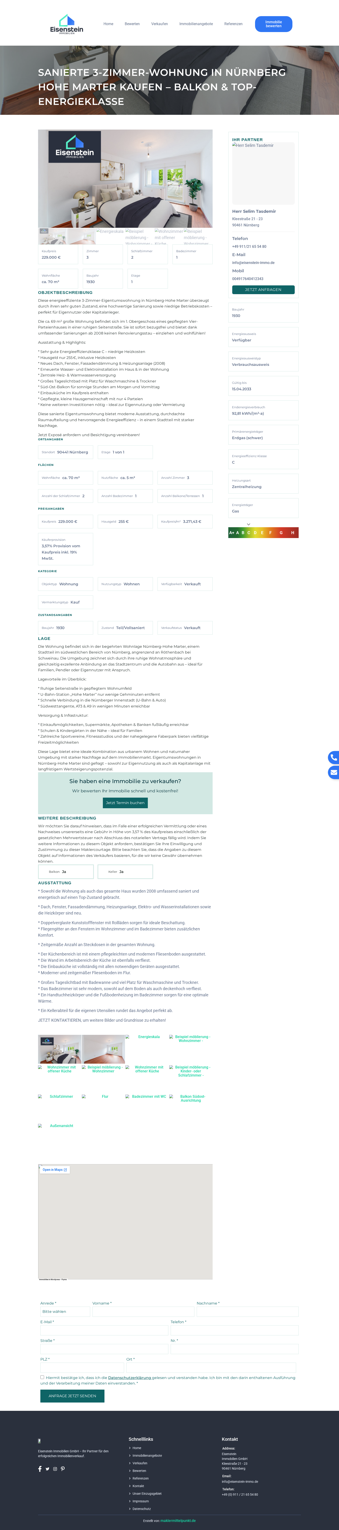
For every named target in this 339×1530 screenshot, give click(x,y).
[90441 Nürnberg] (125, 1221)
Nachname (208, 1303)
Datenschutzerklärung (130, 1378)
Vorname (102, 1303)
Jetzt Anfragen (263, 289)
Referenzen (233, 24)
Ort (130, 1359)
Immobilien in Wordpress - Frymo (53, 1279)
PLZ (45, 1359)
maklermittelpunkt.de (178, 1520)
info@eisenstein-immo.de (253, 262)
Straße (47, 1341)
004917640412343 (247, 279)
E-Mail (47, 1322)
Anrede (48, 1303)
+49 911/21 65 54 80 (249, 246)
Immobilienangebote (196, 24)
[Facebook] (41, 1469)
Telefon (178, 1322)
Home (108, 24)
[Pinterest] (64, 1468)
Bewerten (132, 24)
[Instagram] (56, 1469)
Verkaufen (159, 24)
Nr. (174, 1341)
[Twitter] (49, 1469)
